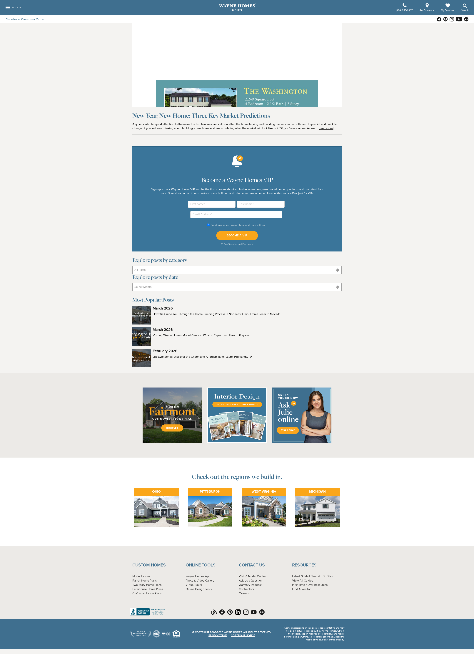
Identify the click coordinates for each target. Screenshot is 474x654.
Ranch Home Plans (144, 580)
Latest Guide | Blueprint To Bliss (312, 576)
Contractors (246, 589)
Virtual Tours (194, 585)
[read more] (326, 128)
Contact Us (252, 565)
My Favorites (447, 10)
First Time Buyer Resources (310, 585)
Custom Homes (149, 565)
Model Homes (141, 576)
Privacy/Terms (217, 635)
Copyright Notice (243, 635)
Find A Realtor (301, 589)
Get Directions (427, 10)
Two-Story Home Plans (146, 585)
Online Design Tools (199, 589)
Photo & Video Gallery (200, 580)
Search (464, 10)
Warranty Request (250, 585)
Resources (304, 565)
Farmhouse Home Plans (147, 589)
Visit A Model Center (252, 576)
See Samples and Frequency (238, 244)
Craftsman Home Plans (147, 593)
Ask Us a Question (251, 580)
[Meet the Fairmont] (172, 442)
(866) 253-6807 (404, 10)
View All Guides (302, 580)
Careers (244, 593)
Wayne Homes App (198, 576)
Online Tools (200, 565)
